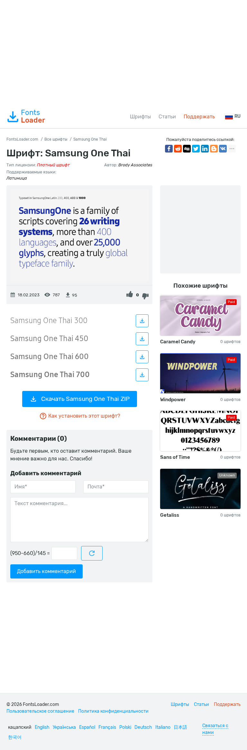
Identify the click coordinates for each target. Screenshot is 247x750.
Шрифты (140, 117)
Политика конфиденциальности (113, 711)
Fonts (33, 116)
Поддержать (199, 117)
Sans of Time (175, 457)
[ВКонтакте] (223, 149)
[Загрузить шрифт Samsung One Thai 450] (142, 338)
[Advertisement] (123, 53)
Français (107, 727)
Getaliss (169, 515)
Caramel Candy (178, 342)
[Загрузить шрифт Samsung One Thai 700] (142, 374)
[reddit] (178, 149)
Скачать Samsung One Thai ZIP (85, 399)
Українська (64, 727)
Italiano (162, 727)
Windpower (173, 400)
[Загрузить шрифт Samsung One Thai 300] (142, 320)
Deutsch (143, 727)
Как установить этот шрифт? (84, 416)
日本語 (180, 727)
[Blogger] (214, 149)
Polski (125, 727)
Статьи (167, 117)
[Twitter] (196, 149)
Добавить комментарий (46, 571)
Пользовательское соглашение (40, 711)
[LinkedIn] (205, 149)
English (42, 727)
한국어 (15, 737)
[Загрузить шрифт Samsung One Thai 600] (142, 356)
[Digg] (187, 149)
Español (87, 727)
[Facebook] (169, 149)
